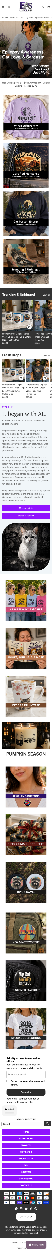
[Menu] (3, 7)
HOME (5, 17)
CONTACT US (26, 1185)
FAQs (26, 1165)
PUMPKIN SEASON (26, 754)
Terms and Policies (26, 1248)
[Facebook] (16, 1208)
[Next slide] (47, 322)
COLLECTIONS (26, 1138)
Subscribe (26, 1092)
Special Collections (43, 17)
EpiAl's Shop (21, 1242)
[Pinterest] (35, 1208)
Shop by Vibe (27, 17)
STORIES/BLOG (26, 1178)
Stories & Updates (26, 515)
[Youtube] (26, 1208)
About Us (14, 17)
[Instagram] (21, 1208)
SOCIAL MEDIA (26, 1158)
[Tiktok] (31, 1208)
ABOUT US (26, 1172)
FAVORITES (26, 1145)
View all (46, 295)
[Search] (9, 7)
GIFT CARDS (26, 1152)
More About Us (26, 508)
